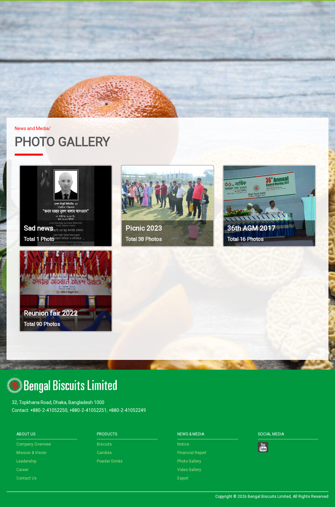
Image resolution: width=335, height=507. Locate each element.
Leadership (26, 461)
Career (22, 469)
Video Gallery (189, 469)
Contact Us (26, 478)
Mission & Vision (31, 452)
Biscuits (104, 444)
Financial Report (191, 452)
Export (182, 478)
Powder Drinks (110, 461)
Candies (104, 452)
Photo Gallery (189, 461)
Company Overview (33, 444)
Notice (183, 444)
